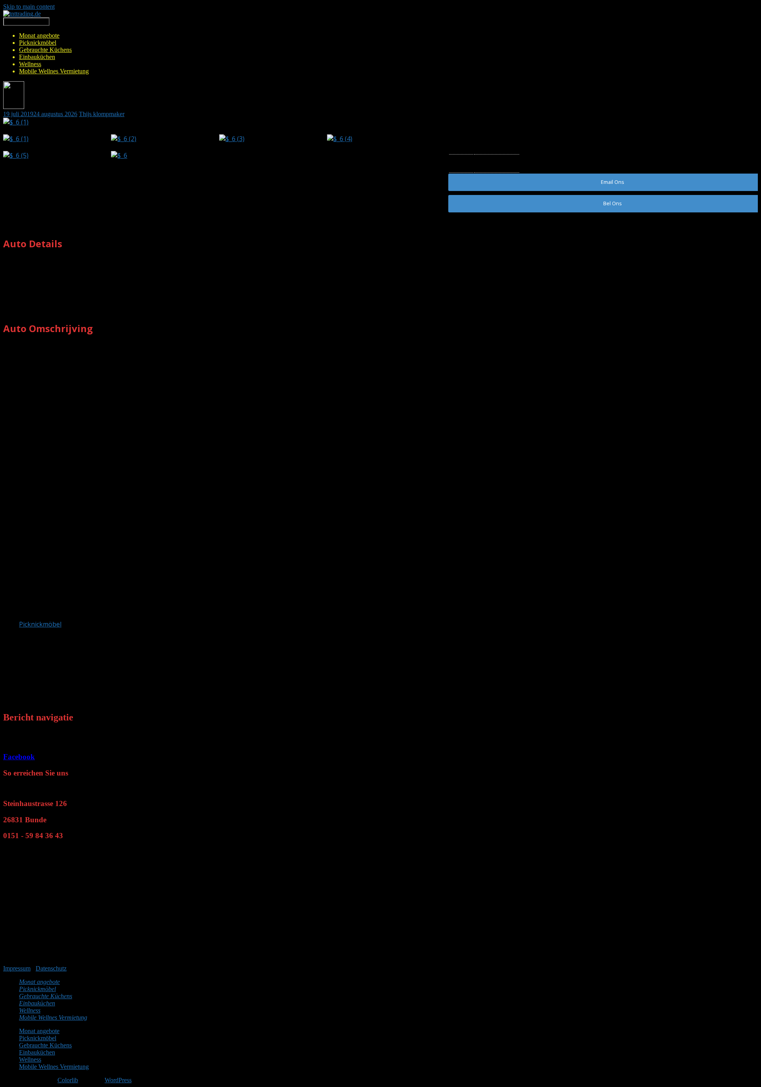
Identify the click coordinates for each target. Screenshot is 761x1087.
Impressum (17, 968)
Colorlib (67, 1080)
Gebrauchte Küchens (45, 49)
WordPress (118, 1080)
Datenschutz (51, 968)
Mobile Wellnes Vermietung (54, 71)
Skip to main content (29, 6)
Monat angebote (39, 35)
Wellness (30, 64)
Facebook (19, 757)
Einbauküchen (37, 56)
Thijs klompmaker (101, 114)
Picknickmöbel (37, 42)
